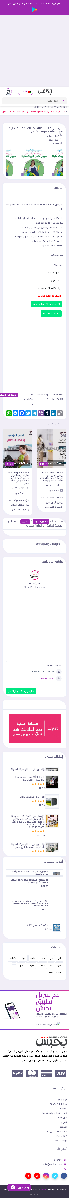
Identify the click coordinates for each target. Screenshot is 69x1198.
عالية (59, 965)
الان (59, 958)
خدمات (54, 107)
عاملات (42, 965)
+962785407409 (51, 313)
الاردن (24, 91)
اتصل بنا (63, 1122)
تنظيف (33, 958)
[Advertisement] (34, 51)
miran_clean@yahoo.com (43, 671)
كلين (21, 965)
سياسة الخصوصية (58, 1104)
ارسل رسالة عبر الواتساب (45, 304)
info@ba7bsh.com (52, 1164)
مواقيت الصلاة (60, 1140)
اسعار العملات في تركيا (56, 1131)
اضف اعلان (23, 1188)
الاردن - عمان (53, 140)
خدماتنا (63, 1108)
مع (51, 965)
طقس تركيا (61, 1136)
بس (51, 958)
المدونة (63, 1127)
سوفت (31, 965)
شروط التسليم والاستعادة (54, 1113)
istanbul (58, 1160)
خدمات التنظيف (41, 107)
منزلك (23, 958)
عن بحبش (62, 1099)
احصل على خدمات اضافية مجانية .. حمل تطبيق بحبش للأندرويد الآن (35, 3)
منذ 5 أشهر (54, 490)
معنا (43, 958)
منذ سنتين (55, 143)
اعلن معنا (62, 1117)
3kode (43, 1189)
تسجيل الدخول (41, 521)
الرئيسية (63, 107)
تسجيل (25, 521)
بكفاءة (13, 958)
